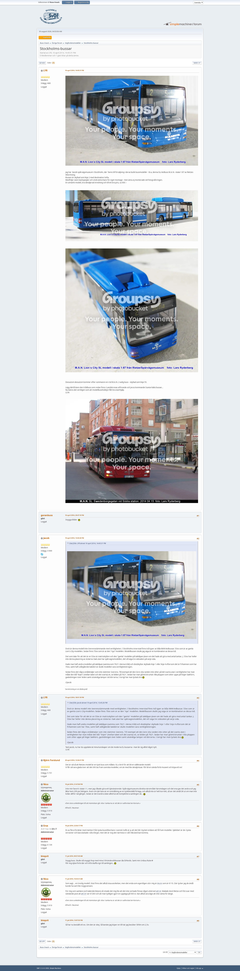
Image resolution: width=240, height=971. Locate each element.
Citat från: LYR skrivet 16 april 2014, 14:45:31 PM (87, 543)
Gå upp (42, 941)
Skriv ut (197, 63)
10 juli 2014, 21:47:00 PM (74, 784)
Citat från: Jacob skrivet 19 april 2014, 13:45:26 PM (88, 703)
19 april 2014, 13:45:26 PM (74, 538)
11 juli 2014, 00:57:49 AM (74, 856)
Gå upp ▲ (199, 968)
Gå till (165, 952)
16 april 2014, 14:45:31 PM (74, 70)
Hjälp (178, 968)
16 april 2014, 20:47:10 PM (74, 515)
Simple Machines (55, 968)
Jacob (46, 538)
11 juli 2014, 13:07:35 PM (74, 920)
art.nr (158, 891)
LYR (45, 70)
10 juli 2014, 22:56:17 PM (74, 826)
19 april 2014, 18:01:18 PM (74, 697)
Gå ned (42, 63)
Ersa (45, 825)
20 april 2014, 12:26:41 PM (74, 760)
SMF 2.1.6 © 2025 (43, 968)
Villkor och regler (188, 968)
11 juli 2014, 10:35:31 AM (74, 879)
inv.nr (159, 883)
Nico (45, 784)
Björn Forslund (51, 760)
